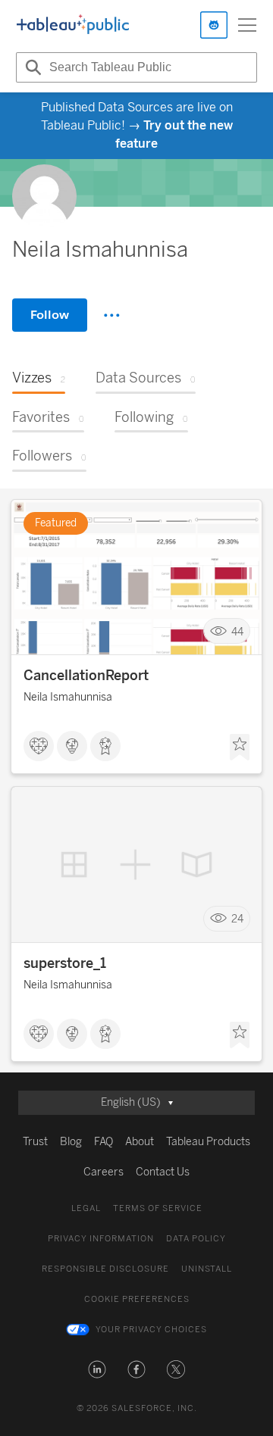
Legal (86, 1208)
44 (237, 631)
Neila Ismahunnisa (68, 697)
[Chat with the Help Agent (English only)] (214, 25)
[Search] (31, 67)
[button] (97, 1369)
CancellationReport (86, 675)
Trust (35, 1141)
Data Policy (196, 1239)
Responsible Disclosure (105, 1269)
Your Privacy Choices (151, 1330)
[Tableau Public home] (73, 25)
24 (237, 919)
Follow (49, 315)
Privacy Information (101, 1239)
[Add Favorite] (239, 747)
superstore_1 (65, 963)
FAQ (103, 1141)
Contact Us (163, 1172)
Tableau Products (208, 1141)
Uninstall (206, 1269)
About (139, 1141)
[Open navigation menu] (247, 25)
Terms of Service (157, 1208)
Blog (71, 1141)
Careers (103, 1172)
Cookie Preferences (137, 1299)
